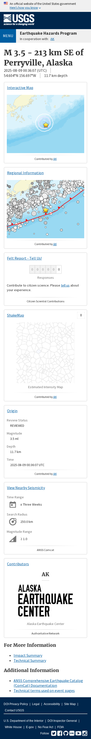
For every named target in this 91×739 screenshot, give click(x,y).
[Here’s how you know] (45, 6)
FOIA (60, 727)
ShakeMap (15, 315)
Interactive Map (20, 87)
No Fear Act (45, 727)
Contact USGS (14, 710)
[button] (46, 125)
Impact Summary (28, 655)
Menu (8, 35)
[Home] (19, 26)
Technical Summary (30, 660)
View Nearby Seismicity (26, 487)
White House (13, 727)
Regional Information (25, 172)
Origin (12, 410)
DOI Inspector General (62, 721)
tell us (65, 285)
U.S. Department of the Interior (23, 721)
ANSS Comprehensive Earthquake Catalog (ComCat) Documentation (48, 683)
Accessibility (52, 704)
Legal (36, 704)
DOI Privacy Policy (16, 704)
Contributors (18, 563)
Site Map (70, 704)
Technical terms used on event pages (44, 690)
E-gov (30, 727)
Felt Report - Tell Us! (24, 258)
